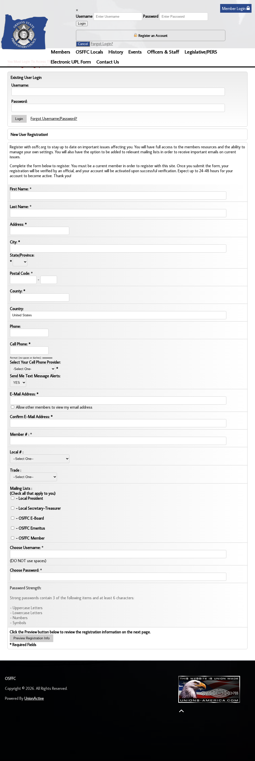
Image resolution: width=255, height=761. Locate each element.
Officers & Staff (163, 51)
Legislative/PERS (201, 51)
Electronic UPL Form (71, 61)
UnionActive (34, 698)
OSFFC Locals (89, 51)
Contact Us (107, 61)
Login (82, 23)
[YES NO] (18, 382)
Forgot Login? (102, 43)
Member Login (234, 8)
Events (135, 51)
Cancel (83, 44)
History (116, 51)
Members (60, 51)
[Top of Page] (181, 711)
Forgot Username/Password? (54, 118)
